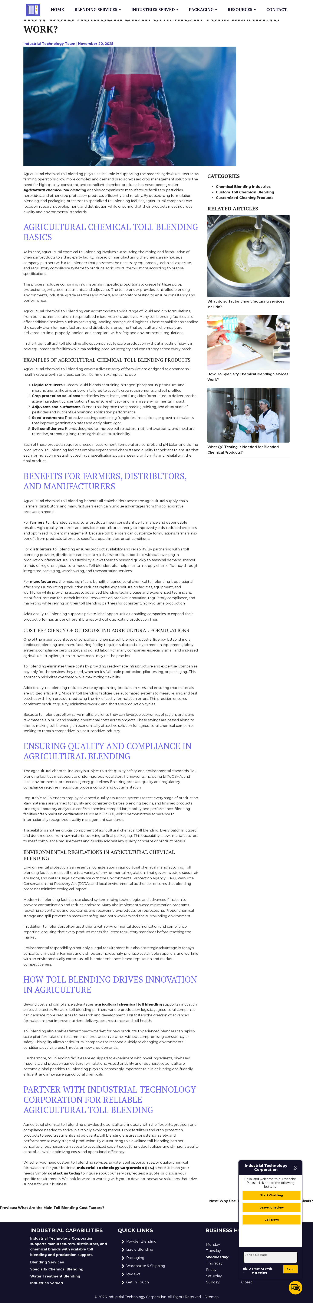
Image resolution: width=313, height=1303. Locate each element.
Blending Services (96, 9)
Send (290, 1269)
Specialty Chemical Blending (56, 1269)
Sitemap (212, 1297)
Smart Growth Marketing (262, 1270)
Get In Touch (137, 1282)
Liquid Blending (139, 1249)
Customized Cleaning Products (244, 198)
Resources (240, 9)
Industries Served (153, 9)
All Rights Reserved (184, 1297)
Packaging (201, 9)
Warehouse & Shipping (145, 1266)
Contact (276, 9)
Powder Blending (141, 1241)
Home (57, 9)
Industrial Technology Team (49, 44)
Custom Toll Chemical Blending (245, 192)
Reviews (133, 1274)
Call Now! (271, 1219)
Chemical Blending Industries (243, 187)
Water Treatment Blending (55, 1276)
